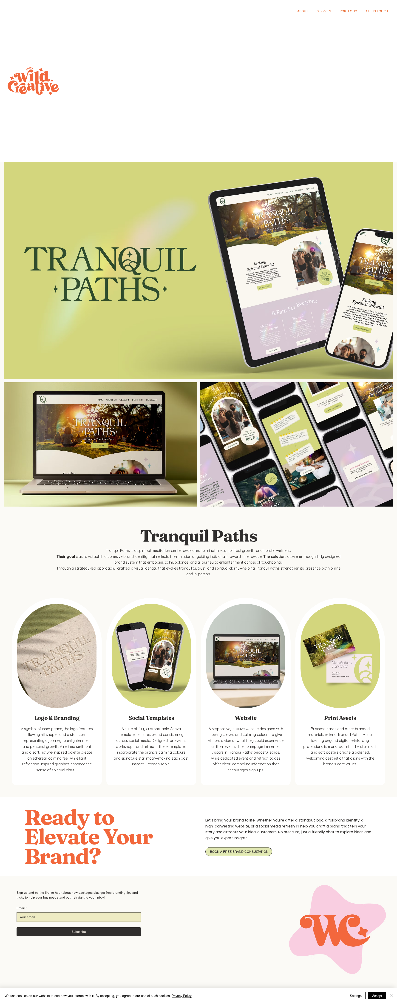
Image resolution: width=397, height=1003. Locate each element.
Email (22, 908)
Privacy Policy (182, 995)
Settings (356, 995)
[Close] (391, 995)
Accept (377, 995)
